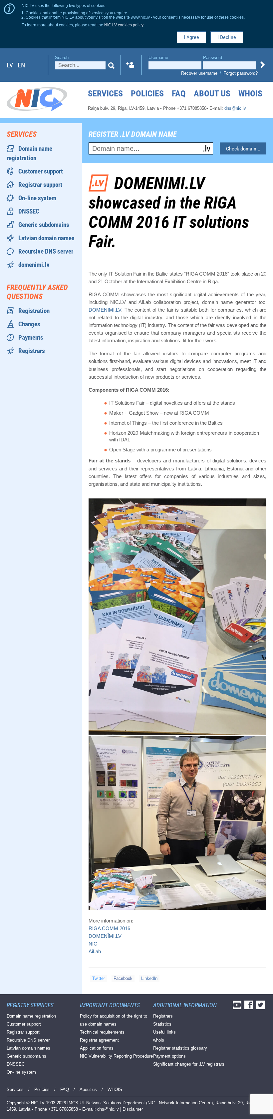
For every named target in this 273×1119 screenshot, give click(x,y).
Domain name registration (31, 1016)
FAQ (179, 93)
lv (10, 65)
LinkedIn (149, 978)
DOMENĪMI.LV (105, 936)
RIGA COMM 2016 (109, 928)
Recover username (199, 73)
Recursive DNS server (45, 251)
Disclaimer (133, 1109)
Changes (29, 324)
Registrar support (40, 185)
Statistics (162, 1024)
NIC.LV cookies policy (123, 25)
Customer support (40, 171)
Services (105, 93)
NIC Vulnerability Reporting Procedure (116, 1056)
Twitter (98, 978)
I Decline (226, 37)
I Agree (191, 37)
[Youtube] (238, 1007)
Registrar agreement (99, 1040)
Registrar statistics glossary (180, 1048)
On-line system (37, 198)
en (21, 65)
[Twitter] (261, 1007)
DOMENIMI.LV (105, 310)
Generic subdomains (43, 225)
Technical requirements (102, 1032)
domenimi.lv (34, 265)
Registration (34, 311)
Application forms (97, 1048)
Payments (30, 337)
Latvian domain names (46, 238)
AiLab (95, 951)
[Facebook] (249, 1007)
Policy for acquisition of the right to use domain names (113, 1020)
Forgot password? (240, 73)
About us (212, 93)
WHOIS (250, 93)
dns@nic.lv (235, 108)
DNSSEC (28, 211)
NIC (93, 944)
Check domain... (243, 148)
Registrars (31, 351)
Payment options (169, 1056)
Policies (147, 93)
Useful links (164, 1032)
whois (158, 1040)
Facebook (123, 978)
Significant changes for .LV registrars (188, 1064)
